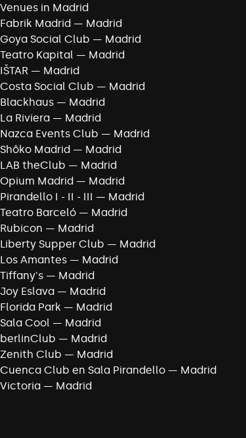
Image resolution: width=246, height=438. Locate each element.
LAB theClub (33, 165)
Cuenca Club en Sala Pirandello (82, 370)
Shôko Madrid (35, 149)
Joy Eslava (27, 291)
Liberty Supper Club (52, 244)
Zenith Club (31, 354)
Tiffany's (21, 275)
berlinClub (28, 338)
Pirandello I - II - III (46, 196)
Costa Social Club (47, 86)
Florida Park (30, 307)
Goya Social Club (45, 39)
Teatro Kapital (36, 55)
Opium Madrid (36, 181)
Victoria (20, 386)
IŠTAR (14, 70)
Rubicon (21, 228)
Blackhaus (27, 102)
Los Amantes (33, 259)
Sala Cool (25, 323)
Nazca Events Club (49, 133)
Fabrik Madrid (35, 23)
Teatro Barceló (38, 212)
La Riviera (25, 118)
